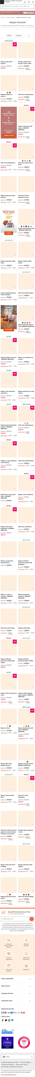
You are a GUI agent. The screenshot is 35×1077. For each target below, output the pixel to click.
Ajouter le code (9, 135)
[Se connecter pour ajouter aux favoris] (15, 56)
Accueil (3, 17)
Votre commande (7, 978)
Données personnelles (7, 1064)
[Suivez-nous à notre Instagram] (9, 1021)
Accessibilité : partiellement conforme (12, 1067)
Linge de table (11, 17)
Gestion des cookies (21, 1064)
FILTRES (9, 35)
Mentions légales (25, 1062)
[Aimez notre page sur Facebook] (2, 1021)
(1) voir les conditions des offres (8, 1074)
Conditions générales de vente (10, 1062)
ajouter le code (30, 12)
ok (31, 919)
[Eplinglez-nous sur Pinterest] (12, 1021)
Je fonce (8, 233)
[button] (17, 1057)
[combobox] (17, 6)
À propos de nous (7, 993)
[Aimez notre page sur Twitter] (6, 1021)
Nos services (5, 986)
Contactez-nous (6, 1001)
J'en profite (8, 329)
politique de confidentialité (17, 930)
